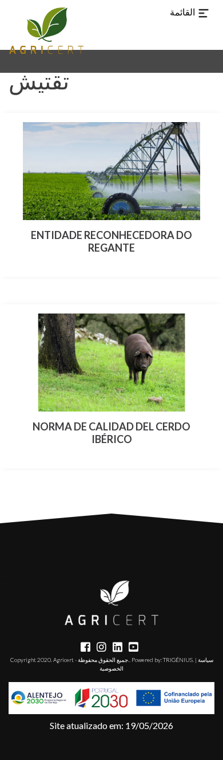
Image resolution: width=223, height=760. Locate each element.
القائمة (183, 11)
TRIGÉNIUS (178, 659)
